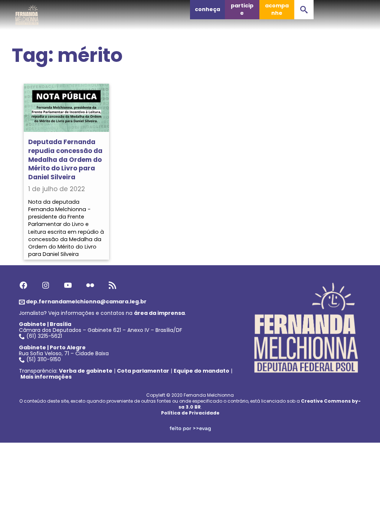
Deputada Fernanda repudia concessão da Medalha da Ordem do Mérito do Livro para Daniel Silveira (65, 159)
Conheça (207, 9)
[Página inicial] (27, 13)
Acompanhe (277, 9)
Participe (242, 9)
